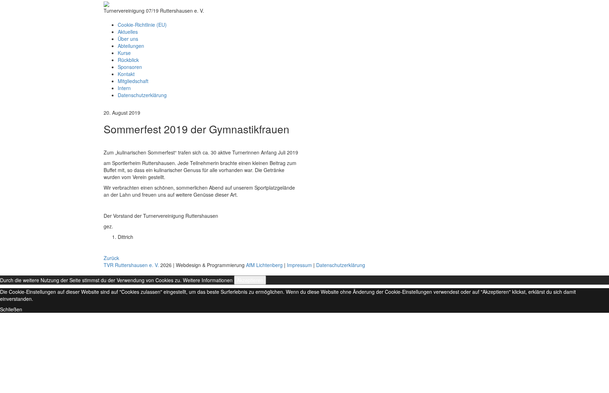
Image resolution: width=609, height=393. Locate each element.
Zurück (111, 257)
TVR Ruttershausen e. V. (131, 264)
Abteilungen (131, 45)
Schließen (11, 309)
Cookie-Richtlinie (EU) (142, 24)
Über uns (128, 38)
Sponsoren (130, 66)
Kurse (124, 52)
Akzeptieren (250, 280)
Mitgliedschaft (133, 80)
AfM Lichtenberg (264, 264)
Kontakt (126, 73)
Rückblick (128, 59)
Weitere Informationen (208, 280)
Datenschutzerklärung (142, 95)
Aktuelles (128, 31)
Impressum (299, 264)
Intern (124, 87)
